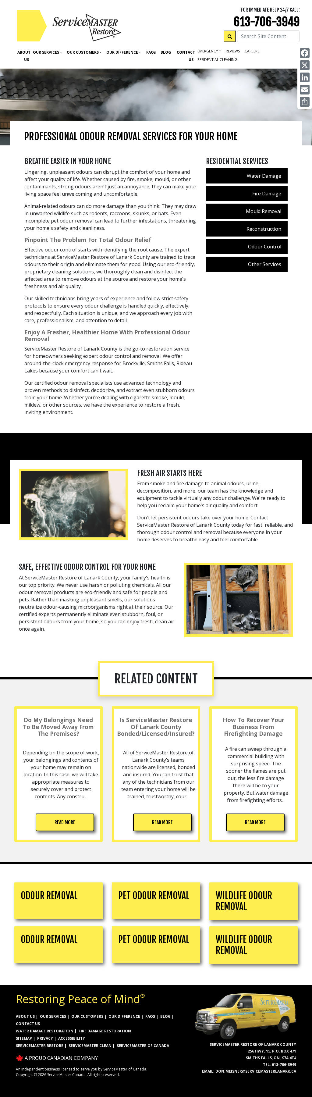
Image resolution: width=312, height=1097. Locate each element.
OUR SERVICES (53, 1016)
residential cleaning (217, 59)
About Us (23, 56)
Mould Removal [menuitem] (263, 211)
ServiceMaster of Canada (143, 1045)
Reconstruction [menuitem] (263, 229)
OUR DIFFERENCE (124, 1016)
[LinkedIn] (305, 77)
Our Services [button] (46, 52)
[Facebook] (305, 53)
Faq (151, 52)
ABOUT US (25, 1016)
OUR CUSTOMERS (87, 1016)
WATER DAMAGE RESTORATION (44, 1031)
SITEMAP (24, 1038)
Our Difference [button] (122, 52)
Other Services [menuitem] (264, 264)
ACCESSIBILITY (71, 1038)
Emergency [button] (207, 51)
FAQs (150, 1016)
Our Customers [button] (83, 52)
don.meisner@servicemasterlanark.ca (255, 1071)
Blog (166, 52)
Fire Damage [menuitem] (266, 193)
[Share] (305, 102)
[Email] (305, 90)
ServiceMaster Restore (39, 1045)
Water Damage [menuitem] (264, 176)
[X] (305, 65)
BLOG (165, 1016)
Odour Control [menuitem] (264, 246)
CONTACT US (28, 1023)
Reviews (233, 51)
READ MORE (65, 822)
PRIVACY (45, 1038)
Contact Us (186, 56)
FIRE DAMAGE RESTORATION (105, 1031)
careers (252, 51)
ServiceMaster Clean (90, 1045)
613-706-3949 (267, 22)
